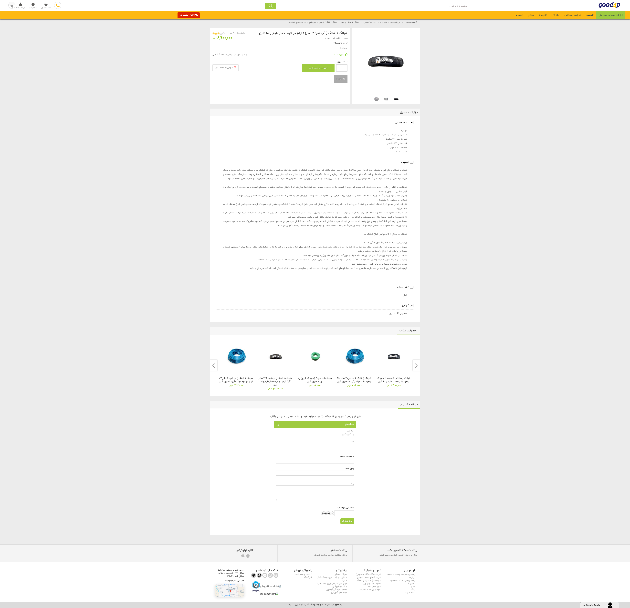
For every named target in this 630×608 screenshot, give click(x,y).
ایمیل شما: (349, 468)
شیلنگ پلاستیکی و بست (350, 22)
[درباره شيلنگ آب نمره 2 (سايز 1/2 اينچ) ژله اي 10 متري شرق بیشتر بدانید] (315, 356)
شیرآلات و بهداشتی (572, 15)
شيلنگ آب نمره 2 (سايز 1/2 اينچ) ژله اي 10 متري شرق (315, 380)
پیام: (352, 483)
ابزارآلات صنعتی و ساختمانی (610, 15)
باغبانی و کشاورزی (369, 22)
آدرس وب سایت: (346, 456)
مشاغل (531, 15)
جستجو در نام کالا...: (458, 6)
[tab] (610, 15)
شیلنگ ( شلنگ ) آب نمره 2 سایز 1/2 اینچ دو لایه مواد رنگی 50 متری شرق (354, 380)
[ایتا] (259, 576)
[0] (348, 434)
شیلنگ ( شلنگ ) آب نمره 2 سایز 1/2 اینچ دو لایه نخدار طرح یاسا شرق (393, 380)
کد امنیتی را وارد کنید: (345, 507)
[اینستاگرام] (275, 576)
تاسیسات (590, 15)
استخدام (519, 15)
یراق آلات (555, 15)
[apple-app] (242, 556)
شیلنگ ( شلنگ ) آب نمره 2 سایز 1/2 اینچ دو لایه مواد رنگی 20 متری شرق (236, 380)
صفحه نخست (410, 22)
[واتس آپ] (270, 576)
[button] (229, 590)
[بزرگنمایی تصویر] (386, 61)
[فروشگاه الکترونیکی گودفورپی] (577, 5)
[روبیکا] (253, 576)
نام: (352, 441)
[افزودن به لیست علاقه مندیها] (225, 67)
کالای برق (543, 15)
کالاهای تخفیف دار (187, 15)
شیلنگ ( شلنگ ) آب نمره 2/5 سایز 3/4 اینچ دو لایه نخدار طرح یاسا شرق (275, 382)
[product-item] (396, 99)
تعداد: (345, 62)
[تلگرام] (264, 576)
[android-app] (247, 556)
